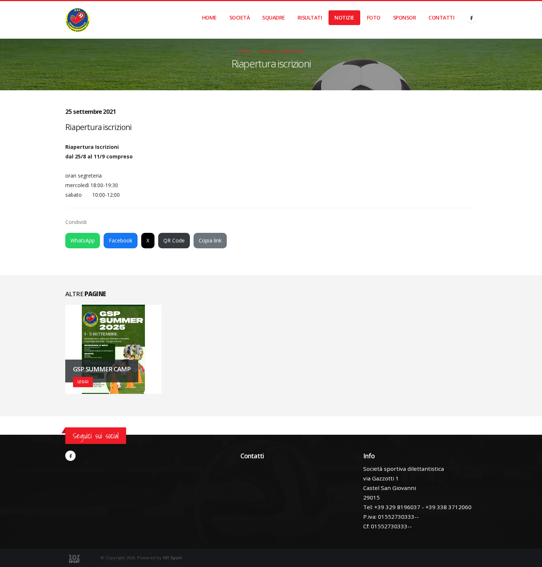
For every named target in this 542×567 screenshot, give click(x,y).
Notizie (344, 17)
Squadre (273, 17)
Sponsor (404, 17)
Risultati (310, 17)
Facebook (120, 240)
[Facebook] (471, 18)
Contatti (441, 17)
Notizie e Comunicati (281, 51)
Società (239, 17)
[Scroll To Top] (529, 558)
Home (209, 17)
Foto (374, 17)
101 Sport (172, 557)
